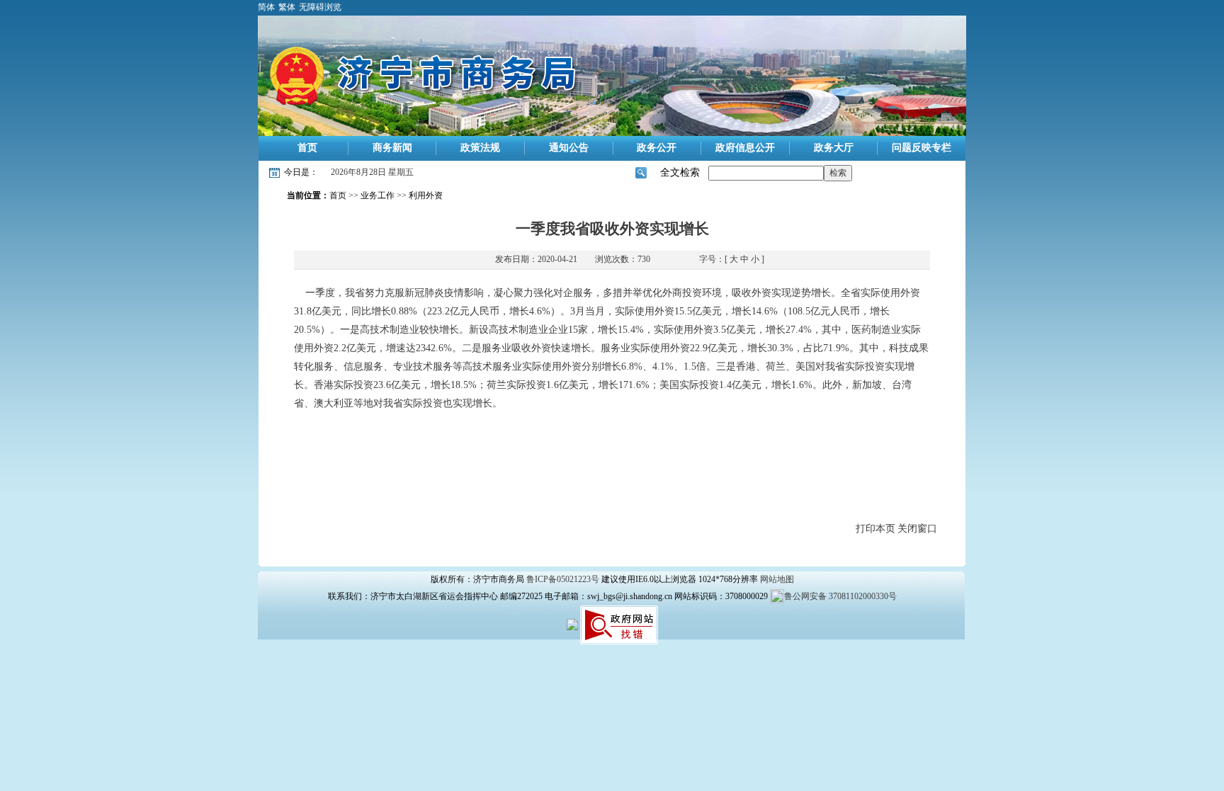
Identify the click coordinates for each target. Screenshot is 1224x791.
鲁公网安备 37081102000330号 (840, 596)
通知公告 (569, 147)
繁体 (286, 7)
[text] (766, 173)
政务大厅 (834, 147)
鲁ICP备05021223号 (562, 579)
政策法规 (480, 147)
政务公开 (656, 147)
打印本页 (875, 528)
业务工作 (378, 195)
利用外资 (426, 195)
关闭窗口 (917, 528)
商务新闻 (392, 147)
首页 (307, 147)
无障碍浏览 (320, 7)
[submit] (838, 173)
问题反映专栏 (921, 147)
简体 (266, 7)
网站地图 (777, 579)
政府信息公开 (745, 147)
